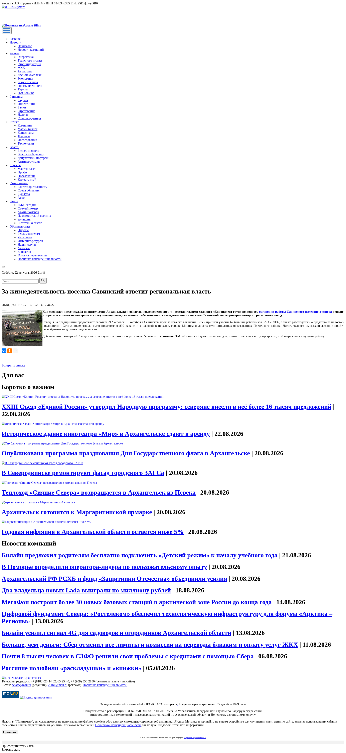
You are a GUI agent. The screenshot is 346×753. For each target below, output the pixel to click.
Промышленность (30, 85)
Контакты (24, 251)
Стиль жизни (19, 183)
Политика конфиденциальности (39, 259)
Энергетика (26, 57)
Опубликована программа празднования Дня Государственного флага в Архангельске (126, 453)
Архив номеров (28, 212)
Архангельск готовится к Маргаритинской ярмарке (77, 512)
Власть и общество (30, 154)
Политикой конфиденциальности (118, 725)
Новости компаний (31, 49)
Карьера (15, 165)
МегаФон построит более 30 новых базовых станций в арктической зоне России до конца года (137, 602)
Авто (21, 197)
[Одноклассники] (9, 350)
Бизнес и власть (28, 150)
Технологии (26, 143)
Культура (24, 194)
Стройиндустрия (29, 64)
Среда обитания (28, 190)
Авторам (24, 248)
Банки (22, 107)
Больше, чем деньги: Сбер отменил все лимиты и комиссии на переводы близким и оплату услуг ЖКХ (150, 644)
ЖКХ (21, 67)
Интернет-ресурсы (30, 241)
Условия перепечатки (32, 255)
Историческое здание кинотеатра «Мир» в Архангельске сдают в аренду (106, 433)
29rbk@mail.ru (57, 685)
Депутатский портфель (33, 158)
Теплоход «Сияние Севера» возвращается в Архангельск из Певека (99, 492)
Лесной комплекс (29, 75)
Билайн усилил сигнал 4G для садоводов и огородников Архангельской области (116, 632)
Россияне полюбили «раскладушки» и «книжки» (71, 668)
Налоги (23, 114)
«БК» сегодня (27, 204)
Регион (14, 53)
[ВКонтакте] (4, 350)
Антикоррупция (29, 161)
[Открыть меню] (7, 30)
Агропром (25, 71)
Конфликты (26, 132)
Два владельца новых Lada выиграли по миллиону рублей (86, 590)
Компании (25, 125)
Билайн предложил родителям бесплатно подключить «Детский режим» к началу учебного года (140, 555)
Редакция (24, 219)
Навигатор (25, 46)
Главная (15, 38)
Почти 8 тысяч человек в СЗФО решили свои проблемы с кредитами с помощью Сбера (128, 656)
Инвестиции (26, 103)
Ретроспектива (28, 82)
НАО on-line (26, 93)
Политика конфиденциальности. (105, 685)
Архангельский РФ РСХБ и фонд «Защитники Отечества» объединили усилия (114, 578)
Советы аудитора (29, 118)
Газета (14, 201)
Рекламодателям (29, 233)
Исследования (27, 140)
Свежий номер (28, 208)
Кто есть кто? (27, 179)
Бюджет (23, 100)
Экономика (25, 78)
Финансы (16, 96)
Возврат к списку (13, 365)
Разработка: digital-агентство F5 (195, 738)
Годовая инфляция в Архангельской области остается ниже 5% (93, 531)
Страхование (26, 111)
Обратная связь (20, 226)
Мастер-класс (27, 168)
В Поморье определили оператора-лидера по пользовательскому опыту (104, 566)
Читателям (25, 237)
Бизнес (14, 121)
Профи (22, 172)
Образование (26, 176)
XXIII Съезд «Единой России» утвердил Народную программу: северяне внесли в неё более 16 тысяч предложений (166, 406)
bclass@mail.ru (21, 685)
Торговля (24, 136)
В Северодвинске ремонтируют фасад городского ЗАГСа (83, 472)
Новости (15, 42)
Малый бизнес (27, 129)
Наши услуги (27, 244)
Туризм (23, 89)
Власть (14, 147)
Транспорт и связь (30, 60)
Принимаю (9, 732)
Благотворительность (32, 186)
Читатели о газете (30, 223)
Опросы (23, 230)
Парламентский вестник (34, 215)
